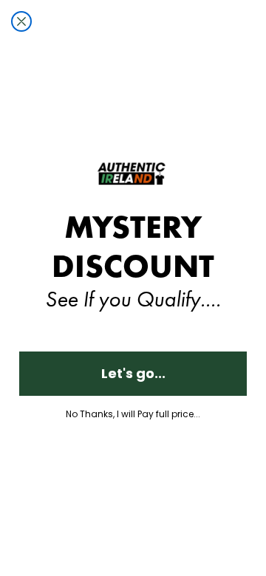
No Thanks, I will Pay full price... (133, 414)
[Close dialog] (21, 21)
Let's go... (133, 373)
